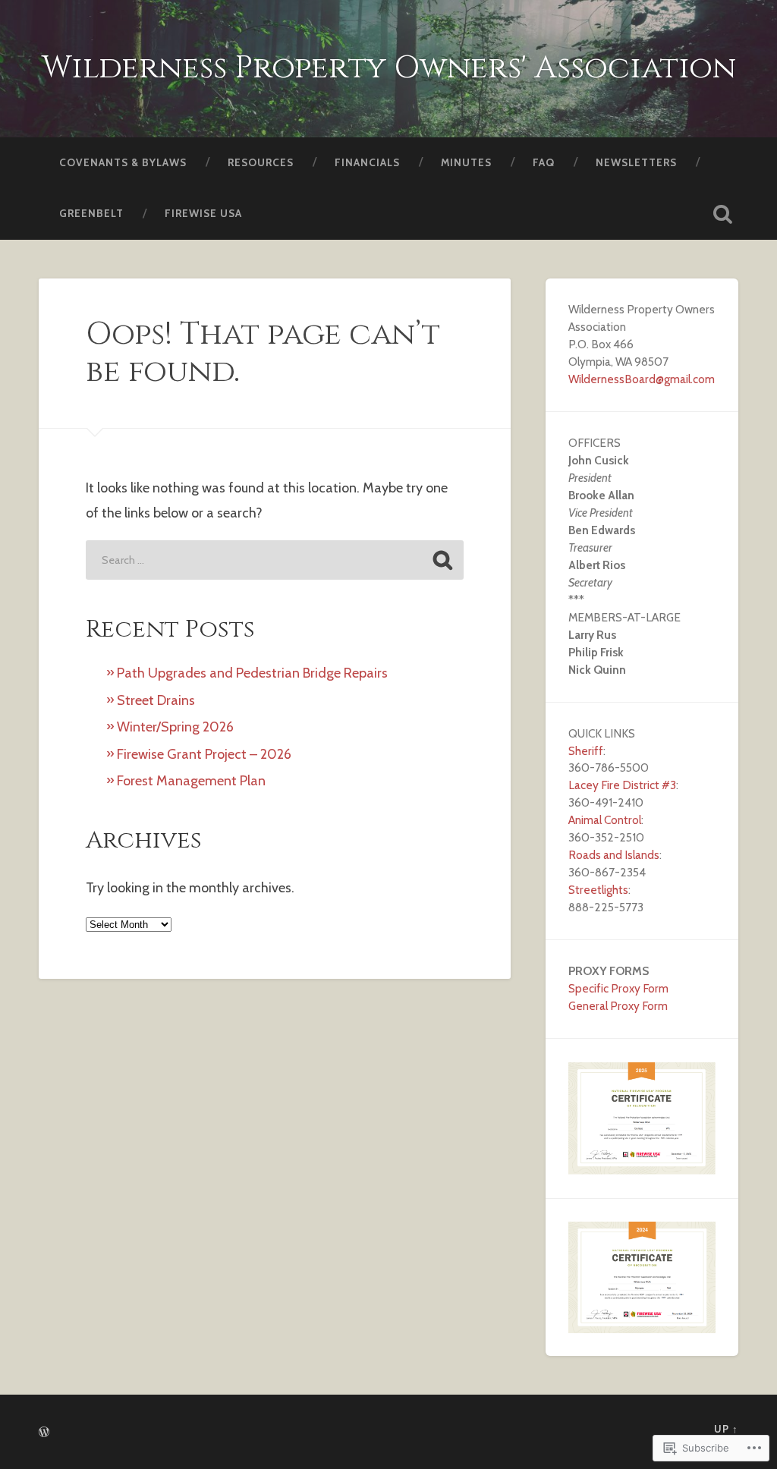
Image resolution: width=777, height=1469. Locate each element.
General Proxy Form (618, 1006)
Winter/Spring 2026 (175, 727)
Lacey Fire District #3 (622, 785)
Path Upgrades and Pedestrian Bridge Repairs (252, 673)
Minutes (466, 162)
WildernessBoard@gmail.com (641, 379)
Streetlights (598, 889)
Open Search (723, 214)
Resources (261, 162)
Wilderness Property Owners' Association (389, 68)
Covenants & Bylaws (123, 162)
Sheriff (585, 751)
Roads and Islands (613, 855)
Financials (367, 162)
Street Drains (156, 700)
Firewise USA (203, 213)
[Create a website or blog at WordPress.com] (44, 1433)
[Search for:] (275, 560)
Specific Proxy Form (618, 988)
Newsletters (636, 162)
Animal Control (604, 820)
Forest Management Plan (191, 780)
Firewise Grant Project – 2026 (204, 754)
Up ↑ (726, 1429)
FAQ (544, 162)
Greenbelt (91, 213)
